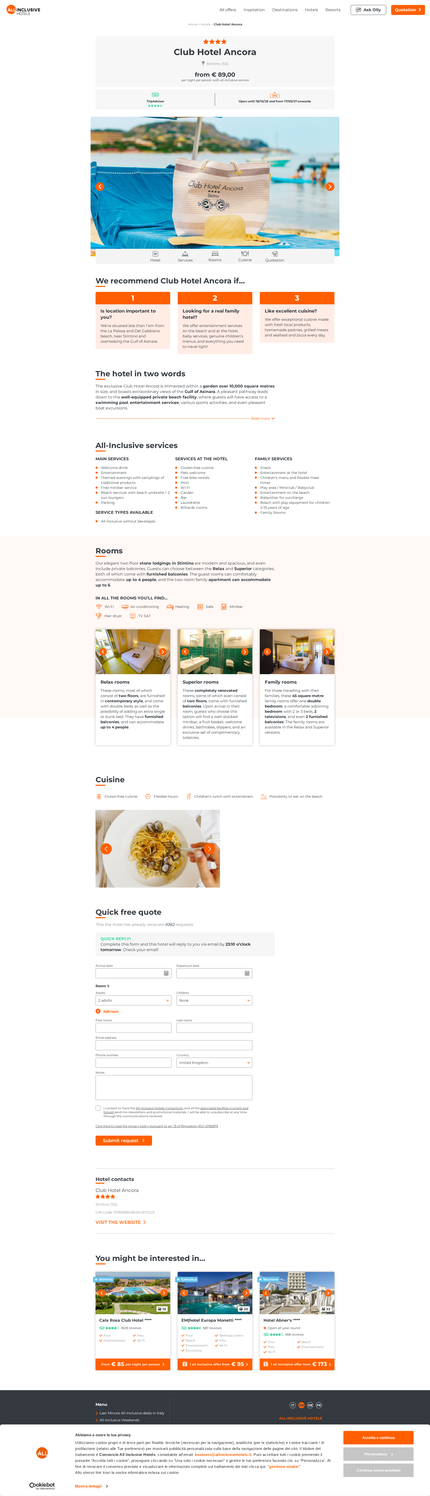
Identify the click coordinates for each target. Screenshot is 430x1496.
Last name (184, 1020)
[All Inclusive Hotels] (23, 10)
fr (319, 1405)
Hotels (311, 9)
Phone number (107, 1055)
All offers (227, 9)
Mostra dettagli (88, 1486)
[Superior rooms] (215, 651)
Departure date (187, 966)
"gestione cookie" (284, 1466)
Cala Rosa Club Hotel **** (125, 1320)
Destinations (285, 9)
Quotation (405, 9)
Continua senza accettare (379, 1470)
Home (193, 24)
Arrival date (104, 966)
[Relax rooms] (133, 651)
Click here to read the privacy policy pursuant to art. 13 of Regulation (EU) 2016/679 (157, 1126)
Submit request (121, 1140)
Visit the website (118, 1222)
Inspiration (254, 9)
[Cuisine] (158, 849)
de (310, 1405)
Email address (106, 1038)
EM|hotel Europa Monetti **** (211, 1320)
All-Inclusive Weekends (119, 1420)
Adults (100, 993)
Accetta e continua (378, 1437)
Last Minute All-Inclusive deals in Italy (132, 1413)
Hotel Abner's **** (282, 1320)
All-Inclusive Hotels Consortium (159, 1108)
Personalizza (376, 1454)
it (292, 1405)
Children (182, 993)
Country (182, 1055)
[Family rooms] (297, 651)
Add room (111, 1011)
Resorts (333, 9)
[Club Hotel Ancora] (215, 186)
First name (104, 1020)
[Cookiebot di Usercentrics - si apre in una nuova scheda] (42, 1486)
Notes (100, 1072)
